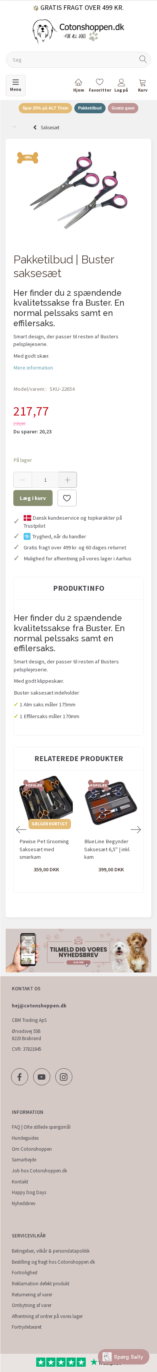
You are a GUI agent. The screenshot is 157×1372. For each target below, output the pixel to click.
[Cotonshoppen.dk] (78, 30)
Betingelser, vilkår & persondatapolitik (51, 1251)
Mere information (33, 367)
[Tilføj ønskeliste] (67, 498)
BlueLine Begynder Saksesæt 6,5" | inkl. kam (107, 849)
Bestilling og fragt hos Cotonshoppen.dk (53, 1262)
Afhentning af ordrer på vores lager (47, 1316)
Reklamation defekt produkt (40, 1283)
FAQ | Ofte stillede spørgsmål (41, 1127)
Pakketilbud (90, 108)
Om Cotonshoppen (32, 1149)
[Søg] (143, 60)
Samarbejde (24, 1159)
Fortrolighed (24, 1272)
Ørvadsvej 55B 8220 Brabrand (26, 1035)
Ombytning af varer (31, 1305)
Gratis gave (123, 108)
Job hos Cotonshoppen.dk (39, 1170)
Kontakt (20, 1181)
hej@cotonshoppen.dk (39, 1005)
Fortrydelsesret (27, 1327)
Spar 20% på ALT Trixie (45, 108)
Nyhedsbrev (23, 1203)
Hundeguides (25, 1138)
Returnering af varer (32, 1294)
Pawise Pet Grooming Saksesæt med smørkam (44, 849)
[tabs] (142, 87)
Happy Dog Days (29, 1192)
